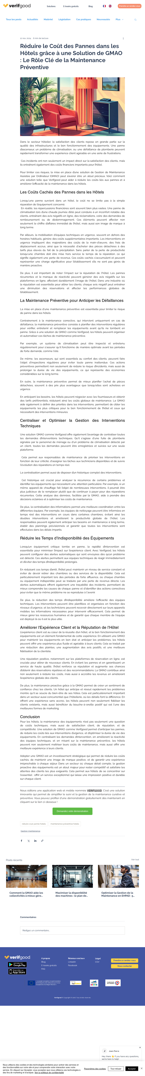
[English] (109, 6)
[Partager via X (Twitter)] (28, 840)
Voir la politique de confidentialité (49, 1072)
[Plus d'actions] (123, 38)
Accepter (132, 1068)
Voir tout (135, 859)
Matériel (48, 19)
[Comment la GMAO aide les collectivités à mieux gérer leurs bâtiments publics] (26, 876)
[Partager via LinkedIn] (35, 840)
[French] (103, 6)
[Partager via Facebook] (21, 840)
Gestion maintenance (30, 831)
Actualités (32, 19)
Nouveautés (103, 19)
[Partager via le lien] (42, 840)
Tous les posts (13, 19)
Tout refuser (115, 1068)
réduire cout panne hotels (34, 824)
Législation (64, 19)
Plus (118, 19)
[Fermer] (141, 1068)
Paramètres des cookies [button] (95, 1068)
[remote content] (72, 811)
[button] (51, 6)
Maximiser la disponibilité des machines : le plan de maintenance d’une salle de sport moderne (72, 894)
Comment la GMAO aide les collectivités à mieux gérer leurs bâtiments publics (26, 894)
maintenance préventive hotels (65, 824)
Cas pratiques (83, 19)
